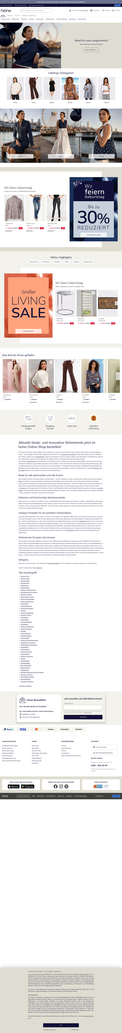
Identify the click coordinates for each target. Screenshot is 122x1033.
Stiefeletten (24, 624)
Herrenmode (82, 19)
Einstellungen (75, 1030)
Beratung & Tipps (8, 751)
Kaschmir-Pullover (27, 675)
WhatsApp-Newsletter (39, 753)
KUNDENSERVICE (9, 741)
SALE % (17, 15)
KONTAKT (95, 741)
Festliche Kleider (26, 636)
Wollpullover (25, 670)
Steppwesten (25, 588)
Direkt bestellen (7, 756)
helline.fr (39, 568)
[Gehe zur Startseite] (6, 10)
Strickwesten (25, 583)
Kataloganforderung (9, 758)
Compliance (65, 753)
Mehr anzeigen (88, 712)
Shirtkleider (24, 617)
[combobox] (40, 10)
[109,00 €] (15, 376)
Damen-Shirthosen (27, 608)
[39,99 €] (41, 376)
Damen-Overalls (26, 629)
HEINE (34, 741)
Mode (3, 15)
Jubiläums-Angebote (29, 15)
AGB (33, 796)
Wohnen (10, 15)
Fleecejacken (25, 638)
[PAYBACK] (117, 5)
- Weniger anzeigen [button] (25, 686)
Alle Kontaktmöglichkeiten (104, 753)
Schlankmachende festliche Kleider (32, 672)
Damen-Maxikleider (27, 613)
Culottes (23, 631)
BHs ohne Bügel (26, 665)
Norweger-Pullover (27, 681)
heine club (35, 746)
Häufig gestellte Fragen (10, 746)
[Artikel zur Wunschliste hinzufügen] (21, 197)
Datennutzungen (84, 974)
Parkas (23, 659)
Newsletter (35, 748)
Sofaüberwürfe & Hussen (29, 592)
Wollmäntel (24, 604)
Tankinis (23, 610)
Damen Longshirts (27, 656)
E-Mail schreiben (99, 747)
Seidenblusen (25, 661)
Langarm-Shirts (26, 615)
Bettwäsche (34, 262)
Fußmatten (46, 262)
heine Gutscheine (53, 563)
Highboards (24, 585)
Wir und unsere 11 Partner (36, 974)
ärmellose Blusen (26, 606)
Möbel (67, 262)
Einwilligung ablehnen (49, 1030)
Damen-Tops (25, 576)
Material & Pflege (8, 753)
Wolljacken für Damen (28, 643)
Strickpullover (25, 654)
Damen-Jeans (25, 578)
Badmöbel (82, 521)
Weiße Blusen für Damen (29, 645)
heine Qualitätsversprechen (11, 761)
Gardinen (57, 262)
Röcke (20, 481)
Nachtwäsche (25, 668)
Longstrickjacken (26, 622)
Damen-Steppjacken (27, 599)
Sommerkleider (26, 633)
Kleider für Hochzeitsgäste (29, 640)
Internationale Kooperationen (71, 756)
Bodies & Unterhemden (28, 590)
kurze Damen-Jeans (27, 597)
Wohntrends (31, 461)
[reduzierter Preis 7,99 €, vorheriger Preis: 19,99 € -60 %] (108, 303)
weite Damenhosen (27, 601)
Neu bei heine (36, 751)
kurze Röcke (25, 620)
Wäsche (24, 19)
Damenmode (5, 19)
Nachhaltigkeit (37, 758)
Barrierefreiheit (51, 796)
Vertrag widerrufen (23, 796)
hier (72, 984)
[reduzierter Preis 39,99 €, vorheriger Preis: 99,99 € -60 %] (65, 303)
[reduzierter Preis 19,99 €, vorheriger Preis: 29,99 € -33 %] (14, 208)
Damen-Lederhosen (27, 626)
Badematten (88, 262)
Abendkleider (39, 457)
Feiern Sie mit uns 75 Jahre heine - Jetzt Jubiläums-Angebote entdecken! (61, 2)
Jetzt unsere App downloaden (21, 782)
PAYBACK (35, 763)
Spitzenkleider (25, 663)
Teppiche (76, 262)
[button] (65, 208)
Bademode (15, 19)
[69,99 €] (67, 376)
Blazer (23, 488)
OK (61, 1025)
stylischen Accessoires (68, 454)
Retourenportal (7, 748)
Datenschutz (40, 796)
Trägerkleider (25, 649)
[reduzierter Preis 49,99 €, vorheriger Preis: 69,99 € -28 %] (57, 208)
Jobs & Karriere (66, 748)
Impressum (60, 796)
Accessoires (40, 19)
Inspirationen (50, 19)
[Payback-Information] (116, 796)
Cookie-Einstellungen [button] (81, 796)
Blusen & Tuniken (26, 594)
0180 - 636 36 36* (99, 765)
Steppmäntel (25, 581)
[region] (61, 1000)
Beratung (72, 19)
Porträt (63, 746)
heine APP (35, 756)
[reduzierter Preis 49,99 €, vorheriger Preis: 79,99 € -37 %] (35, 208)
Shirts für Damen (26, 652)
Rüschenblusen (26, 679)
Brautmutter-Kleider (27, 677)
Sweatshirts (25, 647)
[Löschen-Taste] (50, 10)
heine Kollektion (62, 19)
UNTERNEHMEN (67, 741)
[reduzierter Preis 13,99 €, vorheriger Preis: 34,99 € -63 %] (87, 303)
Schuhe (31, 19)
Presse (63, 751)
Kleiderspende (36, 761)
